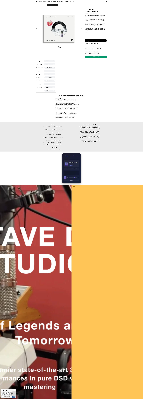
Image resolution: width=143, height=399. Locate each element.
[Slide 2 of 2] (60, 47)
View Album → (70, 165)
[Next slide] (82, 28)
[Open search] (103, 1)
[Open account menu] (105, 1)
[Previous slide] (36, 28)
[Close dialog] (14, 390)
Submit (14, 396)
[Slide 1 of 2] (58, 47)
